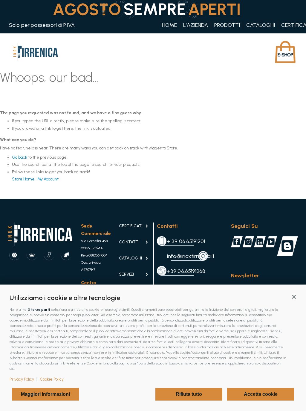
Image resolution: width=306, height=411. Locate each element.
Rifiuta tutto (189, 394)
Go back (19, 157)
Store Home (23, 179)
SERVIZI (126, 274)
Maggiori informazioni (45, 394)
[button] (294, 296)
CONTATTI (129, 242)
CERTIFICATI (131, 225)
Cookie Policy (52, 379)
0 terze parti (39, 310)
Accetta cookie (261, 394)
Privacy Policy (22, 379)
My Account (48, 179)
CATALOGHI (130, 258)
